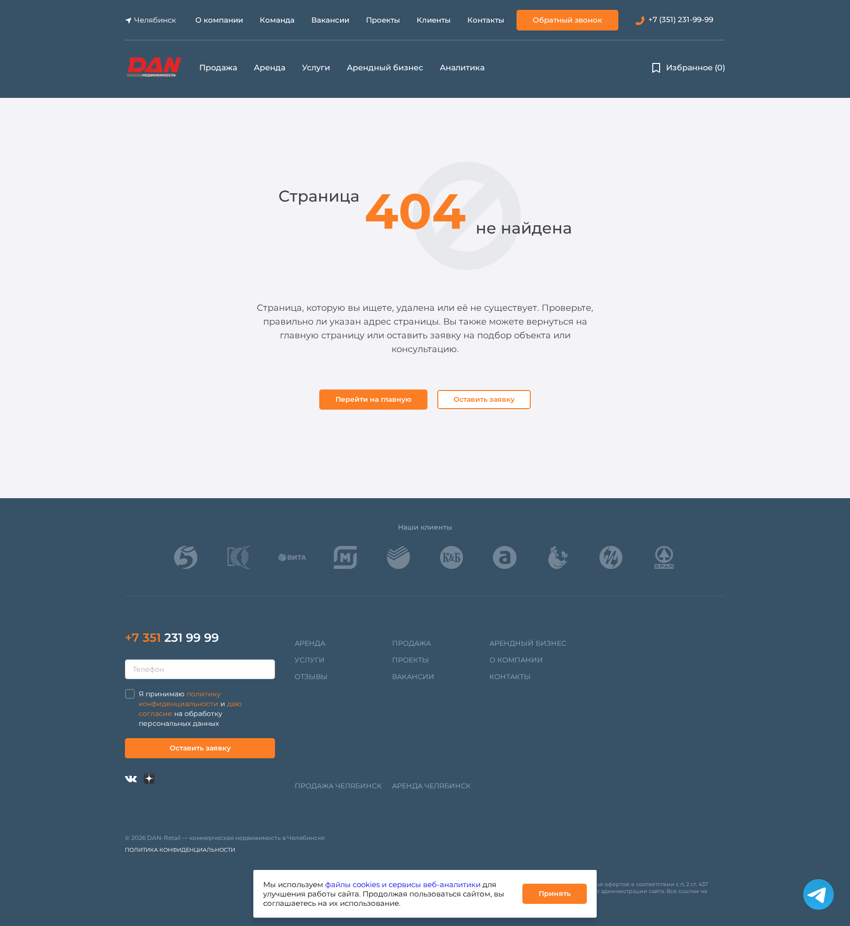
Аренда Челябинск (431, 785)
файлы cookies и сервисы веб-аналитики (403, 884)
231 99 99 (172, 637)
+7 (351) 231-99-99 (680, 19)
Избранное (695, 67)
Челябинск (155, 20)
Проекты (383, 20)
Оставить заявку (484, 399)
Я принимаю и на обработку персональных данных (190, 708)
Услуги (316, 67)
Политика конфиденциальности (180, 849)
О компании (219, 20)
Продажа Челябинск (338, 785)
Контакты (485, 20)
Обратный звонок (567, 20)
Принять (555, 893)
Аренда (269, 67)
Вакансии (330, 20)
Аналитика (462, 67)
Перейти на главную (373, 399)
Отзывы (311, 676)
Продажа (218, 67)
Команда (277, 20)
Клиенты (434, 20)
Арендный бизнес (385, 67)
